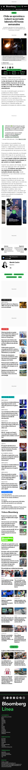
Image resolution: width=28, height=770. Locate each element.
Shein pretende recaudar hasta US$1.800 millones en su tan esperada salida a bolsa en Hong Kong (9, 334)
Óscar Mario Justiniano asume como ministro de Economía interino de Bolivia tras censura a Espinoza (20, 639)
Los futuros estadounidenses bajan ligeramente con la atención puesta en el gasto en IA (10, 404)
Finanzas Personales (5, 744)
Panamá (3, 727)
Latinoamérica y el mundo (6, 716)
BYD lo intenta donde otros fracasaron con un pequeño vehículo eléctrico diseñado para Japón (8, 250)
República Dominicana (5, 732)
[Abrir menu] (1, 6)
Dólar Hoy (3, 741)
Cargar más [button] (14, 646)
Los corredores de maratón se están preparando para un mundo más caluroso (20, 663)
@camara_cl (17, 134)
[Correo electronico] (10, 268)
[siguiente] (25, 249)
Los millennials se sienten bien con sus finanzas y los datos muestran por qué (7, 663)
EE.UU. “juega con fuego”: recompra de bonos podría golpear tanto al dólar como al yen (10, 435)
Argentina (3, 720)
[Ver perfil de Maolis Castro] (5, 265)
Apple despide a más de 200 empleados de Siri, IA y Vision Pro (20, 602)
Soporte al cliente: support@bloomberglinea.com (11, 765)
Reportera (12, 264)
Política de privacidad (5, 753)
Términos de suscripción (6, 754)
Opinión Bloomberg (7, 492)
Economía (3, 738)
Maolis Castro (6, 62)
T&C (2, 756)
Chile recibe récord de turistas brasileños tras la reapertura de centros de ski (20, 620)
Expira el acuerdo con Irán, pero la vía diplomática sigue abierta (9, 517)
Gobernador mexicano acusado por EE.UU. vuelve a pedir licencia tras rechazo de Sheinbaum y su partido (10, 350)
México (2, 719)
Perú (2, 725)
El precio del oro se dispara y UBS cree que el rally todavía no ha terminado (9, 305)
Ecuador (3, 726)
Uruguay (3, 728)
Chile (14, 12)
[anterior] (2, 249)
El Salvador (3, 731)
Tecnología (3, 755)
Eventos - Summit (4, 761)
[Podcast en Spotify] (24, 698)
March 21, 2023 (22, 139)
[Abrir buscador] (22, 6)
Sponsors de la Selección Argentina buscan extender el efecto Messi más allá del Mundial (9, 342)
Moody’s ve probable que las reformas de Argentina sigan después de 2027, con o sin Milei (7, 638)
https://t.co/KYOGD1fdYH (12, 135)
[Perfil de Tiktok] (20, 698)
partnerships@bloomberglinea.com (8, 763)
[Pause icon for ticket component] (1, 9)
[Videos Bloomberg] (14, 512)
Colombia (3, 721)
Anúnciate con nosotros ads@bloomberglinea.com (11, 764)
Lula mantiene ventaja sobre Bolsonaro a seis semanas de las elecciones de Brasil (7, 582)
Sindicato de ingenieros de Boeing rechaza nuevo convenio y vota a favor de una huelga (9, 373)
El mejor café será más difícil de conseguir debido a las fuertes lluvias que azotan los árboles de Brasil (10, 554)
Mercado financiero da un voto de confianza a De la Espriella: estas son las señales (7, 620)
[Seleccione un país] (3, 6)
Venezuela (3, 722)
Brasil (2, 718)
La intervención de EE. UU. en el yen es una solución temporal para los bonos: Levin (10, 532)
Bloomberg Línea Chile (19, 274)
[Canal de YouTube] (11, 698)
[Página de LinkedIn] (17, 698)
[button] (25, 35)
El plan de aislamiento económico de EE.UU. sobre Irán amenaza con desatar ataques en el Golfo (9, 357)
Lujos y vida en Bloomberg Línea (13, 651)
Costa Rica (3, 729)
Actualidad (3, 742)
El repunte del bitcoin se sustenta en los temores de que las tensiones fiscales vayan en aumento (19, 250)
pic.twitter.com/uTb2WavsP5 (12, 137)
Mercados (3, 739)
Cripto (2, 743)
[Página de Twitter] (7, 698)
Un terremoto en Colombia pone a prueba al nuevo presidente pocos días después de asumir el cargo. (9, 524)
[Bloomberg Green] (14, 539)
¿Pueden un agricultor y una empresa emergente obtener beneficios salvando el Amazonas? (10, 457)
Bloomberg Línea (8, 274)
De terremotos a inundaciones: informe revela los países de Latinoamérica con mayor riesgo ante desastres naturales (10, 562)
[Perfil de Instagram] (14, 698)
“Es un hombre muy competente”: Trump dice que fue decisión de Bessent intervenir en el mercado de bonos (20, 583)
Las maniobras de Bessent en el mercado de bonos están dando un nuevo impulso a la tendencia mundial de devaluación (10, 415)
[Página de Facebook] (4, 698)
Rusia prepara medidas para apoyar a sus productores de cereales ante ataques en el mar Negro (9, 365)
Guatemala (3, 733)
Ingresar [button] (25, 6)
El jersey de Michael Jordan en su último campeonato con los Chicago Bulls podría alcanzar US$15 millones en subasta (7, 680)
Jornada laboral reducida (11, 277)
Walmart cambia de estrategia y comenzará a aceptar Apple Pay (7, 602)
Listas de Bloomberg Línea (6, 746)
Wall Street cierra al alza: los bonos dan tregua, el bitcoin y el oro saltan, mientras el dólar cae (10, 425)
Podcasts (3, 745)
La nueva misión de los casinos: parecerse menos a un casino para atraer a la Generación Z (20, 679)
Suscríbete (3, 752)
